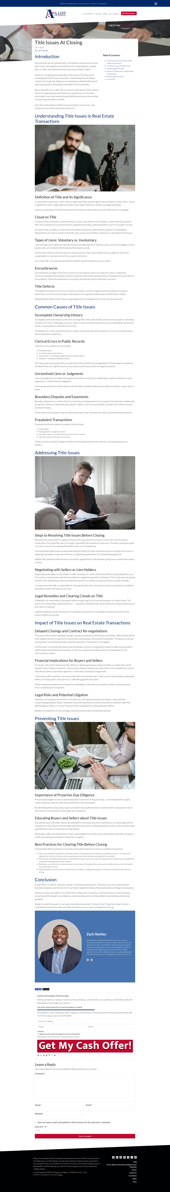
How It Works (88, 14)
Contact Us (126, 28)
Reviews (98, 14)
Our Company (113, 14)
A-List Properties (107, 904)
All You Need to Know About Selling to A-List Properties (122, 1166)
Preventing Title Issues (115, 76)
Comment (40, 1073)
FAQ (134, 28)
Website (39, 1113)
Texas (135, 1182)
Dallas (135, 1179)
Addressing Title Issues (115, 69)
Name (38, 1105)
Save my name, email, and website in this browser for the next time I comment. (74, 1122)
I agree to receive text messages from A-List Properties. (59, 1034)
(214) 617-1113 (128, 25)
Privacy (134, 1170)
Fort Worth (133, 1176)
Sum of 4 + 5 (41, 1126)
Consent (40, 1031)
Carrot (60, 1175)
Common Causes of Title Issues (118, 66)
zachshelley (43, 50)
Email (89, 1105)
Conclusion (111, 79)
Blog (105, 14)
